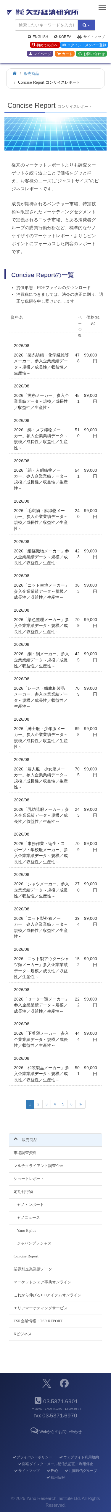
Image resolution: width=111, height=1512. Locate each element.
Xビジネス (23, 1334)
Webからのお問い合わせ (60, 1432)
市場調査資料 (25, 1152)
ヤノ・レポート (30, 1204)
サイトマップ (94, 37)
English (40, 37)
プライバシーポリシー (34, 1457)
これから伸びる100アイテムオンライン (47, 1295)
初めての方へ (47, 45)
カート (67, 54)
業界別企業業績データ (33, 1269)
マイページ (42, 54)
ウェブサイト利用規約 (81, 1457)
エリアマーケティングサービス (40, 1308)
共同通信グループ (83, 1471)
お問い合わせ (94, 54)
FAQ (54, 1471)
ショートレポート (29, 1178)
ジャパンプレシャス (34, 1243)
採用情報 (58, 1477)
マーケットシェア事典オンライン (42, 1282)
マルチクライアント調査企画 (39, 1165)
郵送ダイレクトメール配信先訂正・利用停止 (57, 1464)
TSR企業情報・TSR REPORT (38, 1321)
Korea (65, 37)
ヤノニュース (28, 1217)
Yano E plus (26, 1230)
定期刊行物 (23, 1191)
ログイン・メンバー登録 (86, 45)
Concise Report (26, 1256)
